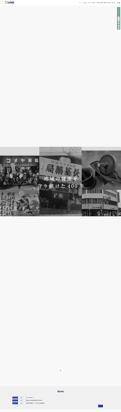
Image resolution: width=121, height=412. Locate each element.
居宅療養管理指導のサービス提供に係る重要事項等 (35, 403)
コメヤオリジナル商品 (91, 2)
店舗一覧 (113, 2)
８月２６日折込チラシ (30, 397)
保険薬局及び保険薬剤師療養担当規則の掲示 (34, 400)
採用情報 (105, 2)
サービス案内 (97, 2)
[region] (60, 181)
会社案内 (101, 2)
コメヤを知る (84, 2)
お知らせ (21, 397)
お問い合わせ (109, 2)
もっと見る (100, 406)
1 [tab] (60, 370)
